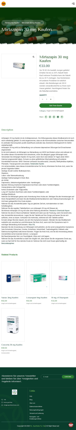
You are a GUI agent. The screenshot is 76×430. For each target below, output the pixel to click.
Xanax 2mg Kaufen (9, 298)
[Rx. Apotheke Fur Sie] (3, 4)
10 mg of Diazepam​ (59, 298)
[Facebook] (45, 116)
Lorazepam (33, 234)
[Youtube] (57, 116)
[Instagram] (53, 116)
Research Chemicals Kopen (59, 211)
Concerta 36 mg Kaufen (11, 345)
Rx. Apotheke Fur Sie (37, 426)
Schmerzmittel (5, 353)
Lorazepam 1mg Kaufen (36, 298)
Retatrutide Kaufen (12, 23)
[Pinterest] (61, 116)
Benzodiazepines (7, 243)
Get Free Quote (55, 106)
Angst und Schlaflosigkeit (55, 111)
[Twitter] (49, 116)
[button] (33, 57)
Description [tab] (7, 129)
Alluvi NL (31, 225)
